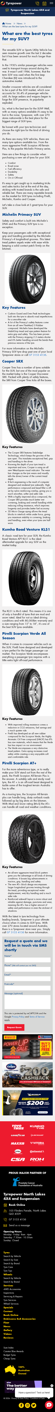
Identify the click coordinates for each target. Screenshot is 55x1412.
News (7, 1326)
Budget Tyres (10, 1355)
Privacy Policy (18, 1016)
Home (8, 23)
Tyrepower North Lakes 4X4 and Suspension (30, 11)
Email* (7, 974)
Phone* (20, 965)
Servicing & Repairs (13, 1296)
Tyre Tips (8, 1270)
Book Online (11, 1315)
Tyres (7, 1252)
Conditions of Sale (37, 1398)
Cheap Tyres (9, 1358)
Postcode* (9, 984)
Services (8, 1285)
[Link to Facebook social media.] (21, 1405)
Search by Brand (12, 1263)
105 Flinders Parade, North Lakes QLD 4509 (27, 1212)
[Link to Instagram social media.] (27, 1405)
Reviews (8, 1337)
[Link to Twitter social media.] (33, 1405)
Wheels (8, 1274)
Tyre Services (10, 1300)
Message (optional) (13, 993)
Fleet (6, 1322)
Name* (8, 955)
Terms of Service (37, 1016)
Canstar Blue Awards (14, 1351)
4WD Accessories (12, 1289)
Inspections (9, 1292)
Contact (8, 1311)
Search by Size (11, 1259)
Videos (8, 1333)
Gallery (8, 1330)
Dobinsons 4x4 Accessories (20, 1318)
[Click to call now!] (37, 3)
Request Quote (14, 1027)
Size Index (9, 1347)
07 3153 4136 (37, 355)
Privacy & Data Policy (20, 1398)
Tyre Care (8, 1267)
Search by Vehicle (12, 1256)
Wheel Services (11, 1303)
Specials (8, 1307)
